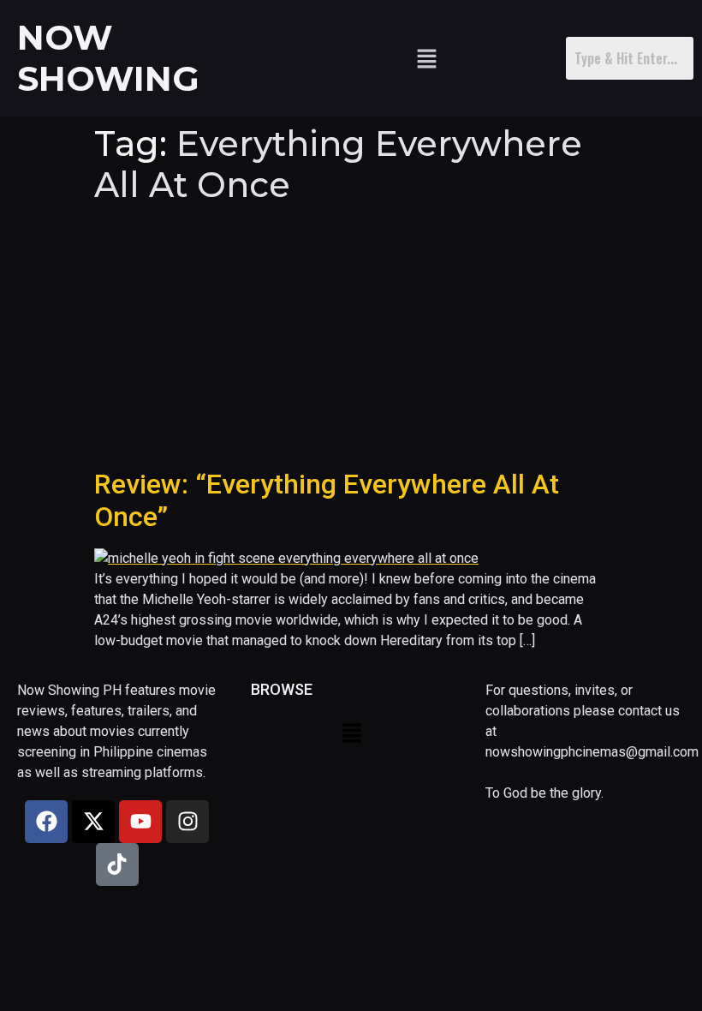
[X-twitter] (93, 821)
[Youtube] (140, 821)
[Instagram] (187, 821)
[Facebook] (46, 821)
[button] (426, 58)
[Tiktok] (117, 864)
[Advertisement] (351, 339)
